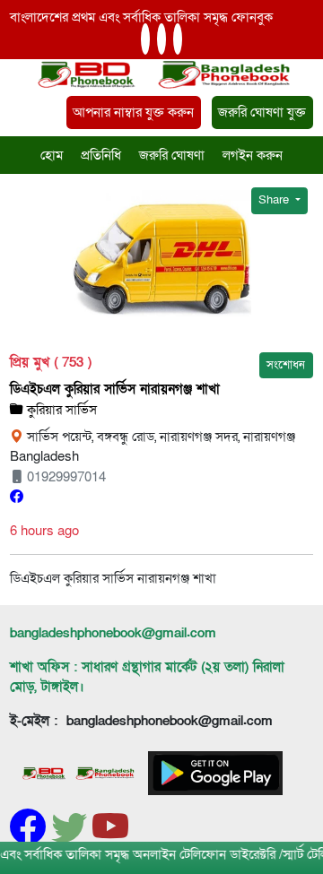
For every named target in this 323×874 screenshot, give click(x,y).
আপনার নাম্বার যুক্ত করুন (133, 112)
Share (275, 200)
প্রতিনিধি (101, 155)
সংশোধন (285, 365)
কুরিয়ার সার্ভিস (60, 410)
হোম (51, 155)
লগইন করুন (253, 155)
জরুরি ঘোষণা (172, 155)
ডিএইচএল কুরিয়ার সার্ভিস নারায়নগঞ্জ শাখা (115, 389)
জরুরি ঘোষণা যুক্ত (262, 112)
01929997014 (64, 477)
